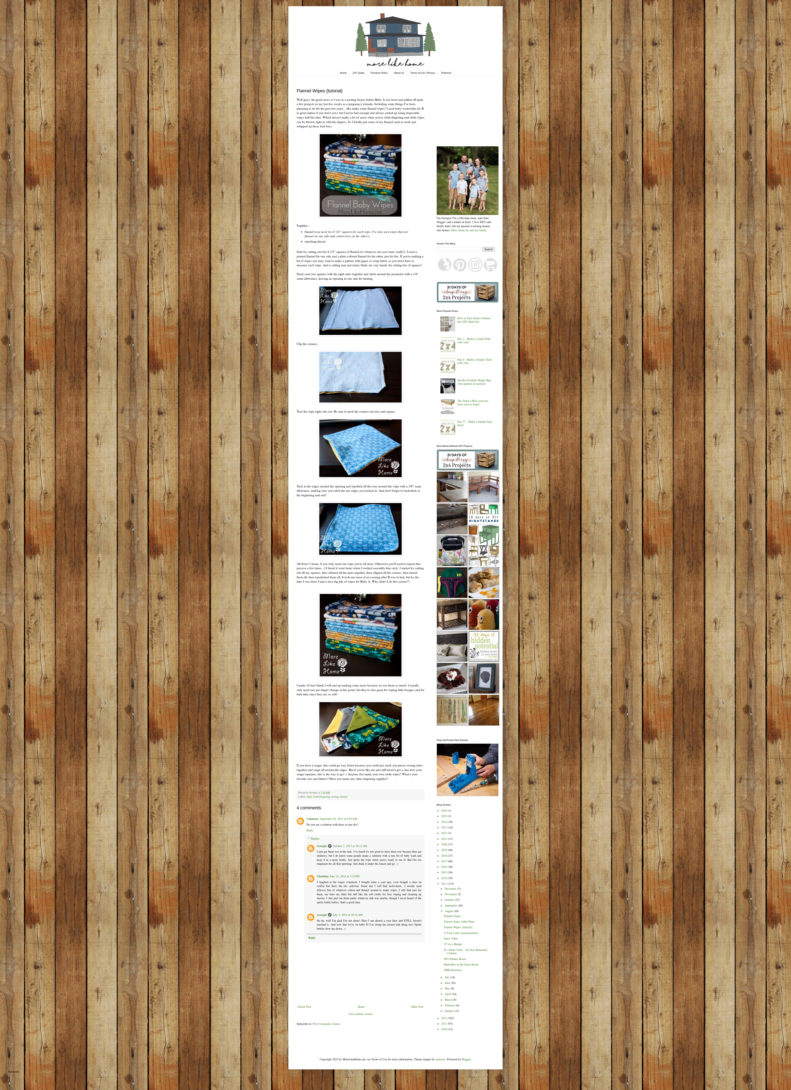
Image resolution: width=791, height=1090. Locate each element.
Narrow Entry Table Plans (459, 921)
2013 (444, 884)
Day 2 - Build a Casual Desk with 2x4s (473, 340)
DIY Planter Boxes (455, 959)
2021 (444, 839)
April (448, 994)
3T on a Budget (453, 944)
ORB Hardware (453, 970)
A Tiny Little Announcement (461, 933)
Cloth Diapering (321, 796)
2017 (444, 861)
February (450, 1005)
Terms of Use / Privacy (422, 73)
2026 (444, 810)
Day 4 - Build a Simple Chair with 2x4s (474, 361)
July (447, 977)
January (449, 1011)
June (448, 983)
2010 (444, 1029)
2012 (444, 1018)
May (448, 988)
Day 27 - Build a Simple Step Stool (474, 423)
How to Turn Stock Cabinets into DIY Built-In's (473, 320)
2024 (444, 822)
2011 (444, 1023)
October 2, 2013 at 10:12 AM (350, 846)
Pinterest (446, 73)
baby (309, 796)
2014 (444, 878)
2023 (444, 827)
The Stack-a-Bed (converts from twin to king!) (472, 402)
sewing (334, 796)
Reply (310, 830)
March (449, 1000)
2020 (444, 844)
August (449, 911)
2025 (444, 816)
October (450, 900)
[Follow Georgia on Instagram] (475, 271)
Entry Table (451, 938)
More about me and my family (469, 230)
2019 (444, 850)
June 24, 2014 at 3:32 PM (344, 876)
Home (343, 73)
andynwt (440, 1059)
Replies (315, 838)
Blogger (466, 1059)
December (451, 889)
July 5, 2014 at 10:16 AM (348, 915)
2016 (444, 867)
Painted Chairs (452, 916)
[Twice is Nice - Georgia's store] (490, 271)
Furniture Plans (379, 73)
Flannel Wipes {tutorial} (458, 927)
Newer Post (304, 1007)
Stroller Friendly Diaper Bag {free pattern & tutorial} (474, 382)
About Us (399, 73)
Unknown (312, 819)
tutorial (344, 796)
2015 (444, 872)
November (451, 894)
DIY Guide (358, 73)
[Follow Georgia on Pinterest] (460, 271)
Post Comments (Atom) (326, 1024)
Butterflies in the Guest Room (461, 964)
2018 (444, 856)
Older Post (417, 1007)
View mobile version (360, 1014)
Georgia (322, 846)
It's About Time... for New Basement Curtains (465, 951)
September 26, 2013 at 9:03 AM (338, 819)
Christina (323, 876)
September (451, 905)
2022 (444, 833)
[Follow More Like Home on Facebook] (444, 271)
